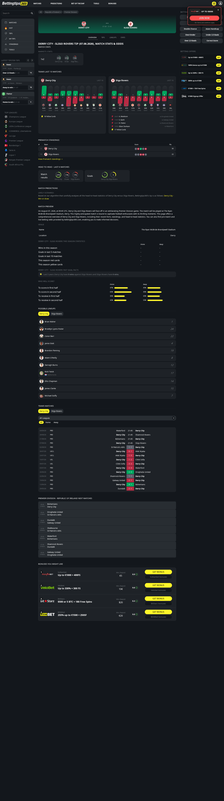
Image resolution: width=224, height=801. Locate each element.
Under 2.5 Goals (212, 35)
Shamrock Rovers (142, 435)
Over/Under (190, 35)
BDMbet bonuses (158, 617)
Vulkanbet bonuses (158, 577)
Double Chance (190, 29)
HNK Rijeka (140, 451)
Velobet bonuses (158, 590)
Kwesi (8, 64)
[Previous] (28, 60)
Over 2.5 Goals (190, 40)
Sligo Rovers (140, 443)
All (41, 12)
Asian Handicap (212, 29)
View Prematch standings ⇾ (50, 159)
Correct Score (212, 40)
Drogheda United (142, 472)
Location (43, 235)
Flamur (9, 79)
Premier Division (70, 12)
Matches (37, 3)
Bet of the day (77, 3)
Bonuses (112, 3)
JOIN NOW (204, 18)
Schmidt (9, 94)
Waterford (120, 431)
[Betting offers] (214, 4)
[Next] (32, 60)
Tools (96, 3)
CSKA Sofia (140, 460)
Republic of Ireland (52, 12)
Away (56, 422)
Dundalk (121, 489)
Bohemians (120, 439)
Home (48, 422)
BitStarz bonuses (158, 603)
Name (41, 229)
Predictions (56, 3)
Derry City (139, 431)
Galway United (119, 480)
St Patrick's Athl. (118, 447)
